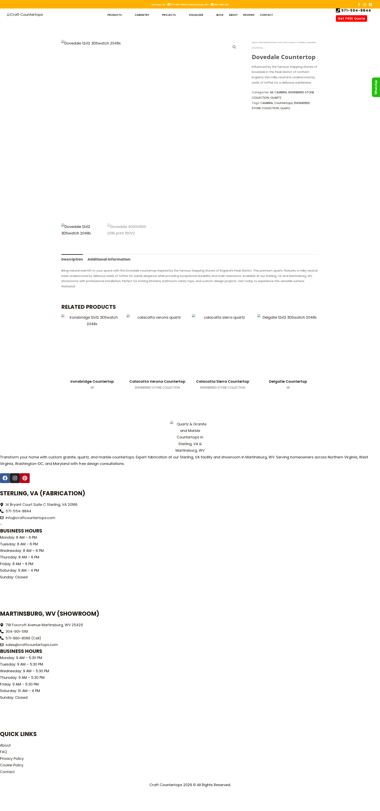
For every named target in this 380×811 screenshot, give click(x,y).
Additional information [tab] (108, 259)
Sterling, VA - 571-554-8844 (169, 4)
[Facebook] (359, 4)
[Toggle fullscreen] (15, 799)
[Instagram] (364, 4)
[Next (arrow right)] (15, 807)
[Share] (25, 799)
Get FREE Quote (351, 18)
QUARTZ (292, 42)
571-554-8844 (355, 10)
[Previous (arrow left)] (5, 807)
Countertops (283, 103)
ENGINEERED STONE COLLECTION (273, 42)
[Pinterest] (370, 4)
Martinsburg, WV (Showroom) (49, 614)
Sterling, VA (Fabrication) (42, 493)
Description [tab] (72, 259)
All (271, 92)
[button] (123, 15)
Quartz (285, 108)
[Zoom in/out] (5, 799)
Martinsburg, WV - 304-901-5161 (209, 4)
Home (254, 42)
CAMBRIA (301, 42)
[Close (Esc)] (36, 799)
